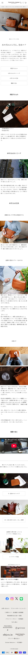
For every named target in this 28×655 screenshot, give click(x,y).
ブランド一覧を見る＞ (14, 638)
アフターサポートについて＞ (18, 608)
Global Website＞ (10, 642)
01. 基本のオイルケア (14, 493)
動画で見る (14, 83)
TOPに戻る (14, 622)
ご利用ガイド (8, 612)
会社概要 (15, 612)
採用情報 (21, 612)
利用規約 (21, 619)
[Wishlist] (23, 3)
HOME (3, 6)
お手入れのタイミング (14, 73)
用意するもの (14, 68)
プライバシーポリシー (12, 619)
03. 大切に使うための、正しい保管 (14, 520)
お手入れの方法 (14, 78)
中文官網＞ (20, 642)
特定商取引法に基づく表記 (14, 615)
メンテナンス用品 (14, 556)
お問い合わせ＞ (6, 608)
